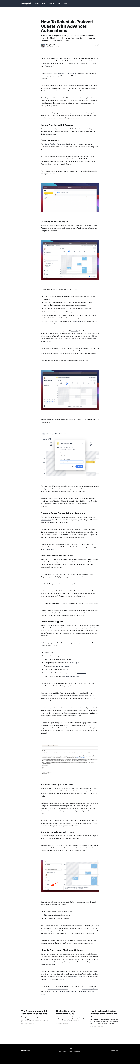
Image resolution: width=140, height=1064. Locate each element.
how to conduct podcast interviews (67, 991)
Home (37, 3)
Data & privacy (62, 1051)
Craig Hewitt (50, 45)
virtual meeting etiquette (90, 989)
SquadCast (74, 331)
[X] (68, 1048)
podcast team (77, 321)
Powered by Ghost (114, 1050)
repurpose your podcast (61, 666)
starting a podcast (48, 549)
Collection (51, 3)
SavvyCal (26, 3)
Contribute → (77, 1051)
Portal (65, 3)
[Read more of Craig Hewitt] (43, 45)
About (43, 3)
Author (59, 3)
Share (96, 45)
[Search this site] (117, 3)
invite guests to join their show (68, 73)
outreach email (46, 520)
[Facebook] (71, 1048)
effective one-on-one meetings (58, 989)
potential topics (74, 662)
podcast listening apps (71, 676)
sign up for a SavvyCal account (55, 144)
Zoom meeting (82, 673)
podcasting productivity (79, 976)
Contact (70, 1051)
